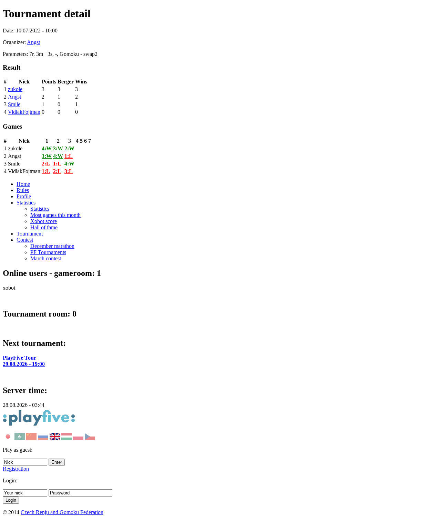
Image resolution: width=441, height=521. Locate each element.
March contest (45, 258)
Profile (24, 196)
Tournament (30, 234)
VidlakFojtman (24, 112)
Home (23, 184)
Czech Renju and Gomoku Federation (62, 512)
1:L (68, 156)
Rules (23, 190)
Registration (16, 469)
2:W (69, 148)
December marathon (52, 246)
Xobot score (43, 221)
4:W (47, 148)
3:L (68, 171)
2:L (46, 164)
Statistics (26, 203)
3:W (58, 148)
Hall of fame (44, 227)
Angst (33, 42)
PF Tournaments (48, 252)
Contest (25, 240)
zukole (15, 89)
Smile (14, 104)
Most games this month (55, 215)
